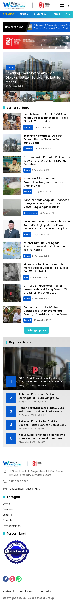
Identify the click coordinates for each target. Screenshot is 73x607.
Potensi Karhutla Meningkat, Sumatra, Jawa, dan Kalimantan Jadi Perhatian (44, 246)
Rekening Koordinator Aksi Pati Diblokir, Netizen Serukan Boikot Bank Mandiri (35, 77)
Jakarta (10, 67)
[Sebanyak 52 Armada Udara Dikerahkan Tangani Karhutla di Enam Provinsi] (12, 186)
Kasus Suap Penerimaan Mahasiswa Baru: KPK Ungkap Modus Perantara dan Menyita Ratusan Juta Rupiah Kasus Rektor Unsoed (46, 227)
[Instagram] (12, 579)
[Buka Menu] (62, 5)
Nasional (8, 509)
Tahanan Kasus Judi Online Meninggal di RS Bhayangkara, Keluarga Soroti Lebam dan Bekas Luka (45, 312)
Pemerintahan (12, 525)
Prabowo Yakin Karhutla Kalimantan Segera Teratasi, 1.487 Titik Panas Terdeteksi (46, 160)
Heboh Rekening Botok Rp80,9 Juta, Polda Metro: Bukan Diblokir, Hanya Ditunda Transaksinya (46, 118)
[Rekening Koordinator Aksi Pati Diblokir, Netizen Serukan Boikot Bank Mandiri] (12, 143)
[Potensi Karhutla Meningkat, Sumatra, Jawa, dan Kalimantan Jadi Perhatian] (12, 250)
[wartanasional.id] (29, 5)
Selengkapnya (36, 330)
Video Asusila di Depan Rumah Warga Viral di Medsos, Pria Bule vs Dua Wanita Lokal (45, 268)
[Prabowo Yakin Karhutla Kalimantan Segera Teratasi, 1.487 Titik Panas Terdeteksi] (12, 164)
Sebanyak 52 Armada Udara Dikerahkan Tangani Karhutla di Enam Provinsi (44, 27)
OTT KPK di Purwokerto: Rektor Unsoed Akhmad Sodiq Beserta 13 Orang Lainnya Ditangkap (45, 289)
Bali (26, 277)
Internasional (31, 213)
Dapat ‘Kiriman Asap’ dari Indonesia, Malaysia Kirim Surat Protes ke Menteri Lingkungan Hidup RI (46, 203)
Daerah (28, 191)
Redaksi (46, 591)
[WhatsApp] (19, 579)
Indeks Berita (27, 591)
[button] (68, 5)
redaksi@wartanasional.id (24, 488)
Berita (27, 170)
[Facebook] (6, 579)
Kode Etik (9, 591)
